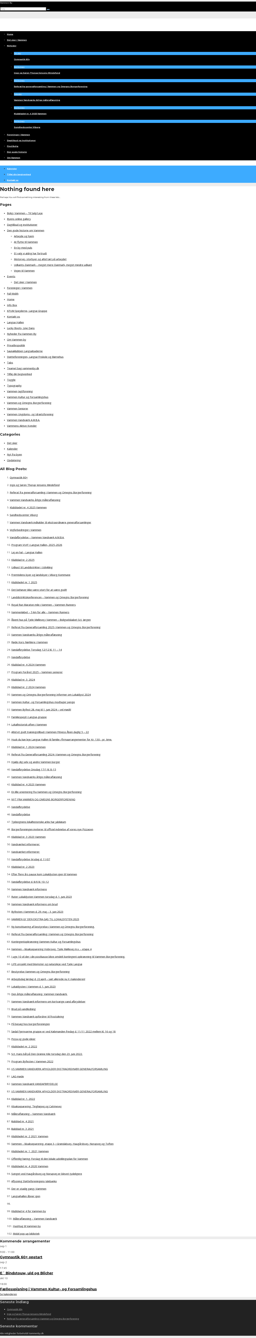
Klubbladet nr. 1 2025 (24, 582)
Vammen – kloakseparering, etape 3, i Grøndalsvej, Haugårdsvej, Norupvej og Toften (62, 1143)
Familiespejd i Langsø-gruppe (29, 717)
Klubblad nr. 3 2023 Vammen (28, 836)
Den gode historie (17, 152)
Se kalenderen (8, 1294)
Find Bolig (12, 146)
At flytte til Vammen (26, 242)
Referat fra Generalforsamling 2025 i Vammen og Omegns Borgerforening (55, 627)
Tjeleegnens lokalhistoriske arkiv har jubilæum (38, 822)
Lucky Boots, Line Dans (21, 328)
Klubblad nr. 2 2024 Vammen (28, 687)
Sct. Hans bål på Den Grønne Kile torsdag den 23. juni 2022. (47, 1054)
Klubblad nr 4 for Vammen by (28, 1211)
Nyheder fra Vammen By (21, 334)
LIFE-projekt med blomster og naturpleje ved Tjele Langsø (46, 964)
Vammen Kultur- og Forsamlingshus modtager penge (43, 702)
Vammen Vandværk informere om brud (34, 904)
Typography (14, 385)
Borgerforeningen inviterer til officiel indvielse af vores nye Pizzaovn (52, 829)
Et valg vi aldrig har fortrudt (30, 253)
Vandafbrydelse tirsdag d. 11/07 (30, 859)
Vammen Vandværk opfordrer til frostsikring (37, 1016)
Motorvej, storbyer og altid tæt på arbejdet (40, 259)
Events (11, 276)
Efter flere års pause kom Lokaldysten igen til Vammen (44, 874)
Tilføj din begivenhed (19, 174)
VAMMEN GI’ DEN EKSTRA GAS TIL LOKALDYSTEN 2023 (45, 919)
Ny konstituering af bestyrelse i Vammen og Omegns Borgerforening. (53, 926)
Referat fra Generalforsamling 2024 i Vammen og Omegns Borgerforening (55, 754)
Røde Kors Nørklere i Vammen (29, 642)
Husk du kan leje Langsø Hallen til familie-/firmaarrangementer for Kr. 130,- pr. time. (61, 739)
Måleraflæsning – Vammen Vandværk (33, 1113)
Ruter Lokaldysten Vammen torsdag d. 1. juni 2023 (41, 896)
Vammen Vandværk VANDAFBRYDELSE (34, 1084)
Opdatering (14, 460)
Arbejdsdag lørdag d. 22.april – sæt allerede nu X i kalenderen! (48, 979)
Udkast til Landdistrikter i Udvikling (32, 567)
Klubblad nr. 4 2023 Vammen (28, 784)
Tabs (10, 362)
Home (10, 34)
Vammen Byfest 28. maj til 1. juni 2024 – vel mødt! (41, 709)
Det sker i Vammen (17, 40)
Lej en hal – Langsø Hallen (26, 552)
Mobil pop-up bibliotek (26, 1233)
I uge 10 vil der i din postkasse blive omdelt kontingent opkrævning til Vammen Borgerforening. (68, 956)
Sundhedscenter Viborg (27, 127)
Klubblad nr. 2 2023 (22, 866)
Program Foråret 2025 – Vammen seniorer (37, 672)
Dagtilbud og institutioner (22, 224)
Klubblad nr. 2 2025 (22, 559)
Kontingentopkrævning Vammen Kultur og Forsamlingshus (46, 941)
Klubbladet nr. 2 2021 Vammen (29, 1136)
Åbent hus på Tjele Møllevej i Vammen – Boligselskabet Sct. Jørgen (51, 619)
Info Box (12, 305)
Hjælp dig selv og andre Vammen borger (35, 762)
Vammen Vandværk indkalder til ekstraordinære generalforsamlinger (50, 522)
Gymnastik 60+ (22, 59)
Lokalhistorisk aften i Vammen (29, 724)
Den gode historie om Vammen (25, 230)
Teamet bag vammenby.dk (23, 368)
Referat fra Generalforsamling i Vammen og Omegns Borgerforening (52, 934)
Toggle (11, 379)
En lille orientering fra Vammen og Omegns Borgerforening (46, 792)
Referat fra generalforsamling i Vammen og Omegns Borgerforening (50, 86)
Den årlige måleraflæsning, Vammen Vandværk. (39, 994)
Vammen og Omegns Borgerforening (29, 402)
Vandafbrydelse (20, 657)
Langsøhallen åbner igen (25, 1196)
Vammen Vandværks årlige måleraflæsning (37, 100)
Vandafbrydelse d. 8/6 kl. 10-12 (30, 881)
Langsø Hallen (15, 322)
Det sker (17, 53)
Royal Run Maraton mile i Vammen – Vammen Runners (43, 604)
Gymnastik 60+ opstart (21, 1257)
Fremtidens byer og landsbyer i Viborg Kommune (40, 574)
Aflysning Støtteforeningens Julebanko (34, 1181)
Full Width (12, 293)
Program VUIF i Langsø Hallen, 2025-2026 (36, 545)
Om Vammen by (16, 339)
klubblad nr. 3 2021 (22, 1128)
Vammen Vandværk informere (29, 889)
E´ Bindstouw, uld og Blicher (26, 1273)
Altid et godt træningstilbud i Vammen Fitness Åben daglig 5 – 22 (50, 732)
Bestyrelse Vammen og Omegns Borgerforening (40, 971)
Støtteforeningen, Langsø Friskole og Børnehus (35, 356)
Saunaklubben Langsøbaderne (25, 351)
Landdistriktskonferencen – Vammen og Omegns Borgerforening (50, 597)
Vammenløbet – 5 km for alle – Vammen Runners (40, 612)
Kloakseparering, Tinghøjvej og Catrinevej (36, 1106)
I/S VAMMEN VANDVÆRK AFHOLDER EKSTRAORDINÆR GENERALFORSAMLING (59, 1069)
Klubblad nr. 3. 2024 (23, 679)
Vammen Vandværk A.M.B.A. (23, 420)
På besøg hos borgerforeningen (30, 1024)
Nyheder (11, 46)
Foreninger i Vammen (18, 135)
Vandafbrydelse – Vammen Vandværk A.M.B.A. (37, 537)
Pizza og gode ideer (23, 1039)
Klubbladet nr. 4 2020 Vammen (29, 1166)
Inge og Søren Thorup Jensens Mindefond (37, 73)
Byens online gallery (19, 219)
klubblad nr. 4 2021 (22, 1121)
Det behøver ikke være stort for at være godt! (39, 589)
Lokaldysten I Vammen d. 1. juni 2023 (33, 986)
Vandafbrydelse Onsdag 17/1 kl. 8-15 (33, 769)
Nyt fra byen (19, 67)
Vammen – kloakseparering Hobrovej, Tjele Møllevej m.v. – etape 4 (51, 949)
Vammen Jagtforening (20, 391)
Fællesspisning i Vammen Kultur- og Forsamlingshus (48, 1289)
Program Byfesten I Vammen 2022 (32, 1061)
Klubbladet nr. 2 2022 (24, 1046)
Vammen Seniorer (17, 408)
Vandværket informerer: (25, 844)
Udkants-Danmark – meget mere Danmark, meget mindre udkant (53, 265)
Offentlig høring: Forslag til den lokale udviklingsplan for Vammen (49, 1158)
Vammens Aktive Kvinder (22, 425)
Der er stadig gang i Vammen (28, 1188)
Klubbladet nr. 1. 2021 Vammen (30, 1151)
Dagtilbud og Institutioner (21, 140)
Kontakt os (12, 180)
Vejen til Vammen (24, 270)
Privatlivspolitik (16, 345)
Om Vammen (13, 158)
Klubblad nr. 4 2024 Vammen (28, 664)
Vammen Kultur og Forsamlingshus (27, 397)
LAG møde (17, 1076)
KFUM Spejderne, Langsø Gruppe (27, 311)
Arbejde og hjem (24, 236)
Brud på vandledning (23, 1009)
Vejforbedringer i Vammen (25, 530)
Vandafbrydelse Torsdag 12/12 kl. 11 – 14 (36, 649)
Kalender (18, 94)
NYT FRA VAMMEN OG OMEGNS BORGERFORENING (43, 799)
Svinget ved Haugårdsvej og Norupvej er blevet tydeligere (46, 1173)
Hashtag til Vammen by (27, 1226)
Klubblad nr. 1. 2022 (23, 1099)
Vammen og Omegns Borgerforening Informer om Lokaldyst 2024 (51, 694)
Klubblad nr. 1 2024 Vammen (28, 747)
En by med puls (23, 247)
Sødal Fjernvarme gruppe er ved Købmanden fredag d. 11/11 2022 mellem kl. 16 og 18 (63, 1031)
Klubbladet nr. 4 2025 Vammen (30, 113)
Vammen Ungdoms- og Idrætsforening (30, 414)
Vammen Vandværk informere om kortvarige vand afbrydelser (48, 1001)
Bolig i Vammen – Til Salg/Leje (25, 213)
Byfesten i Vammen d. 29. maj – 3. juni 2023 (37, 911)
